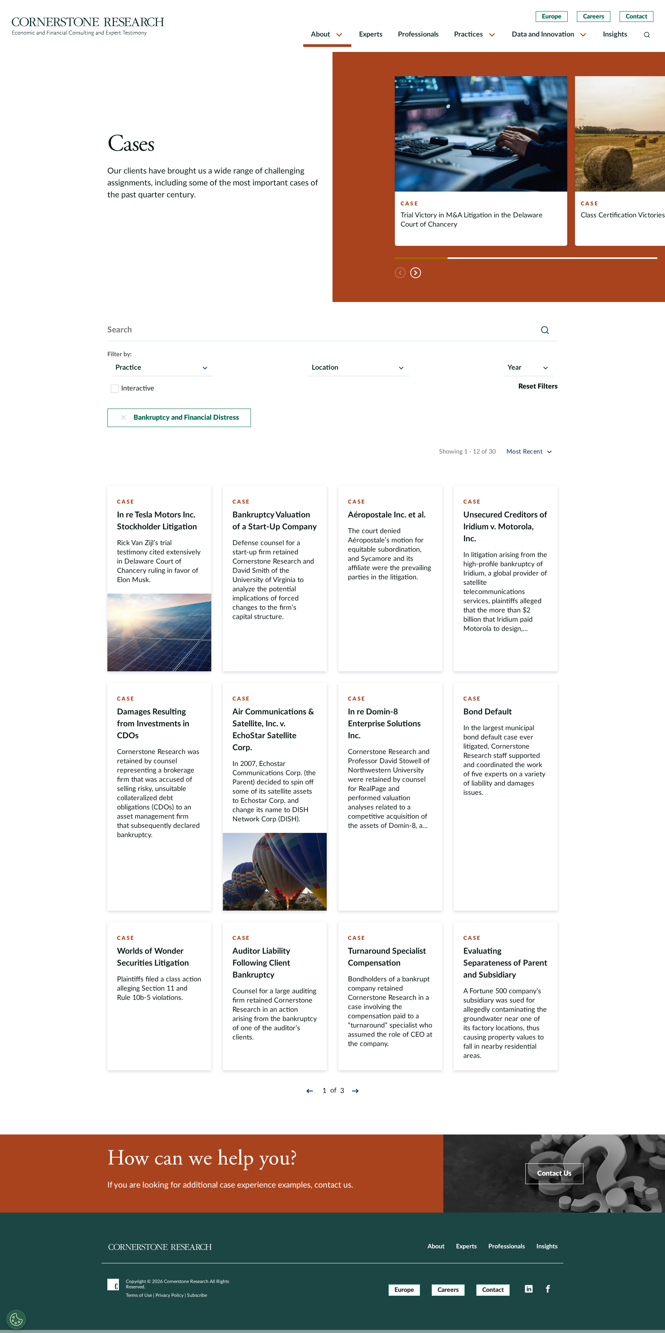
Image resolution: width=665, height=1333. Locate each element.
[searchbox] (119, 367)
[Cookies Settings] (16, 1319)
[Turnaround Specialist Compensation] (390, 996)
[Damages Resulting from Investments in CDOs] (159, 797)
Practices (468, 34)
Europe (551, 16)
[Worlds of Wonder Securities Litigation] (159, 996)
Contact (636, 16)
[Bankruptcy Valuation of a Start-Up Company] (274, 578)
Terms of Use (139, 1295)
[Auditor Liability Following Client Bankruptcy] (274, 996)
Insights (615, 34)
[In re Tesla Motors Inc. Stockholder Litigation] (159, 578)
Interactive (137, 388)
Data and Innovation (543, 34)
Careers (593, 16)
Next (416, 272)
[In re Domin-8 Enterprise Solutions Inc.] (390, 797)
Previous (401, 272)
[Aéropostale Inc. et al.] (390, 578)
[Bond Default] (505, 797)
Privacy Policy (169, 1295)
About (320, 34)
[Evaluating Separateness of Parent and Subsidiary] (505, 996)
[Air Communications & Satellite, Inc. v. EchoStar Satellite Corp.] (274, 797)
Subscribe (197, 1295)
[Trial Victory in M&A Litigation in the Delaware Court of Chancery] (481, 161)
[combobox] (162, 367)
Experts (371, 34)
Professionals (418, 34)
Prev (311, 1091)
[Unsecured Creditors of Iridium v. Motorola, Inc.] (505, 578)
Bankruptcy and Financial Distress (186, 417)
